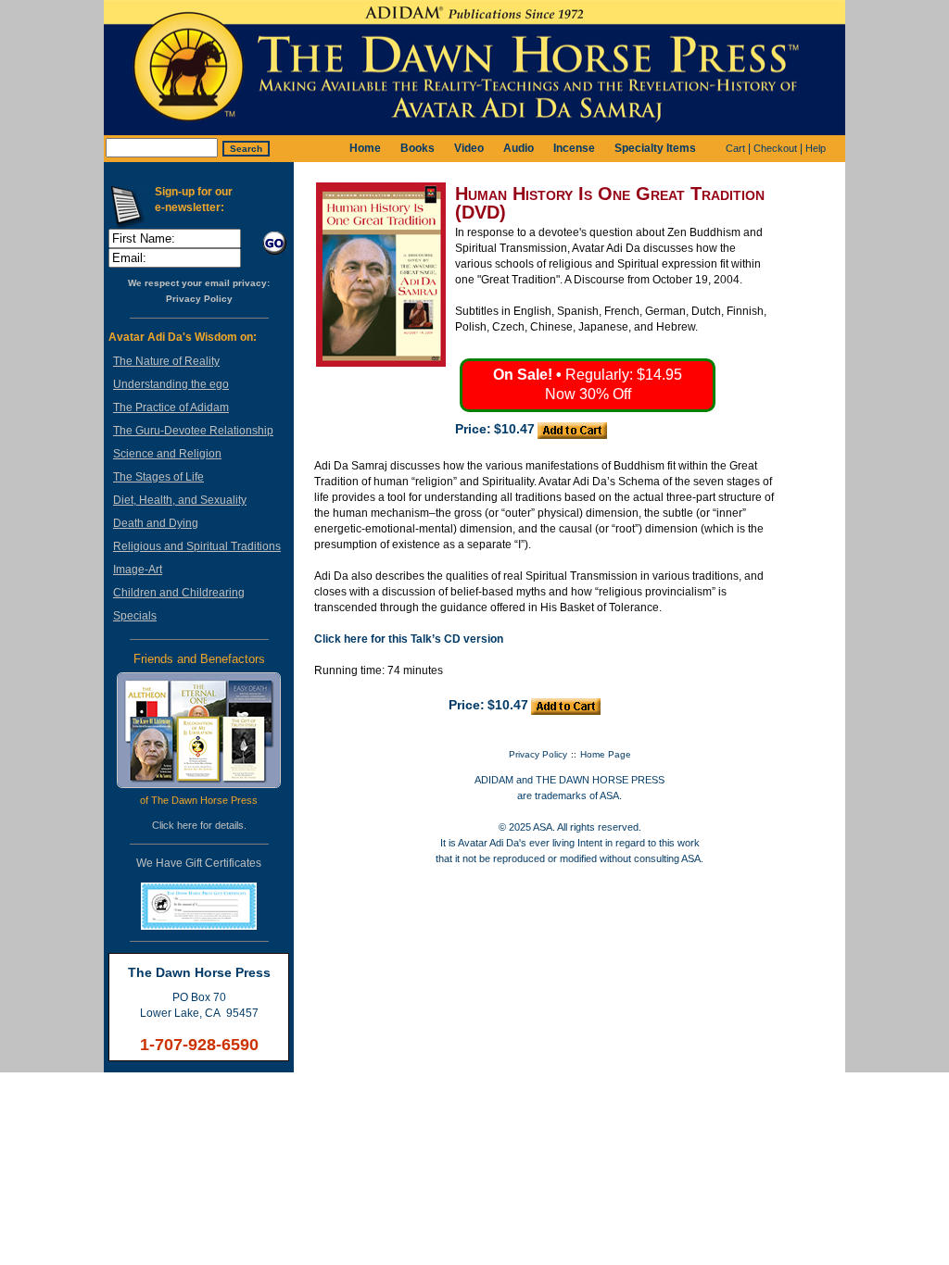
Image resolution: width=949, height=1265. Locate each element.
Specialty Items (655, 148)
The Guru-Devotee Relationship (193, 430)
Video (469, 148)
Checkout (775, 148)
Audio (518, 148)
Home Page (605, 754)
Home (365, 148)
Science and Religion (167, 453)
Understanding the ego (171, 384)
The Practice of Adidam (171, 407)
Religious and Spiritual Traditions (197, 546)
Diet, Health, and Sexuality (180, 500)
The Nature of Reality (166, 361)
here (187, 825)
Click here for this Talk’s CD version (408, 638)
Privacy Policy (199, 299)
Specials (135, 615)
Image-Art (137, 569)
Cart (735, 148)
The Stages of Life (158, 476)
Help (815, 148)
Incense (574, 148)
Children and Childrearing (179, 592)
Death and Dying (155, 523)
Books (417, 148)
